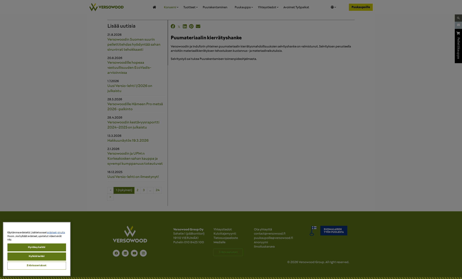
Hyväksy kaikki (36, 247)
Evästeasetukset (37, 266)
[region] (37, 249)
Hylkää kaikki (37, 256)
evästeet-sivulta (56, 233)
